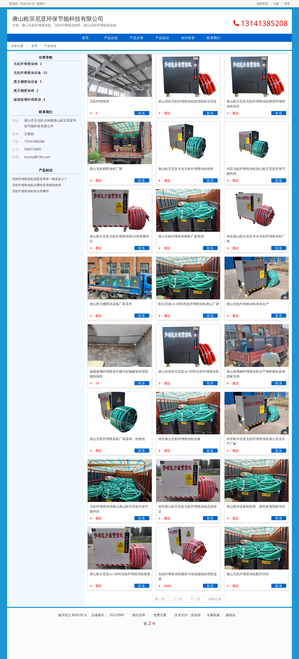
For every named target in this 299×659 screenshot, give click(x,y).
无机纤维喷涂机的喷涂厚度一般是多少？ (39, 179)
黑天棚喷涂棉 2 (26, 90)
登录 (287, 3)
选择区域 (262, 3)
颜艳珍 (231, 615)
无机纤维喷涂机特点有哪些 (30, 191)
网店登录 (138, 615)
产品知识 (162, 38)
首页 (85, 38)
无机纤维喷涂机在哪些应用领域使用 (36, 185)
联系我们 (213, 38)
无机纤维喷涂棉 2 (28, 63)
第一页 (160, 599)
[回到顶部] (293, 653)
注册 (276, 3)
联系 (141, 113)
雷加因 (13, 3)
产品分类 (137, 38)
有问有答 (188, 38)
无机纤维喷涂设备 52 (30, 72)
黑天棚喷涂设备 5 (28, 81)
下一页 (195, 599)
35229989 (116, 615)
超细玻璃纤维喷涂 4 (29, 99)
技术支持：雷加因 (188, 615)
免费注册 (159, 615)
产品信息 (111, 38)
